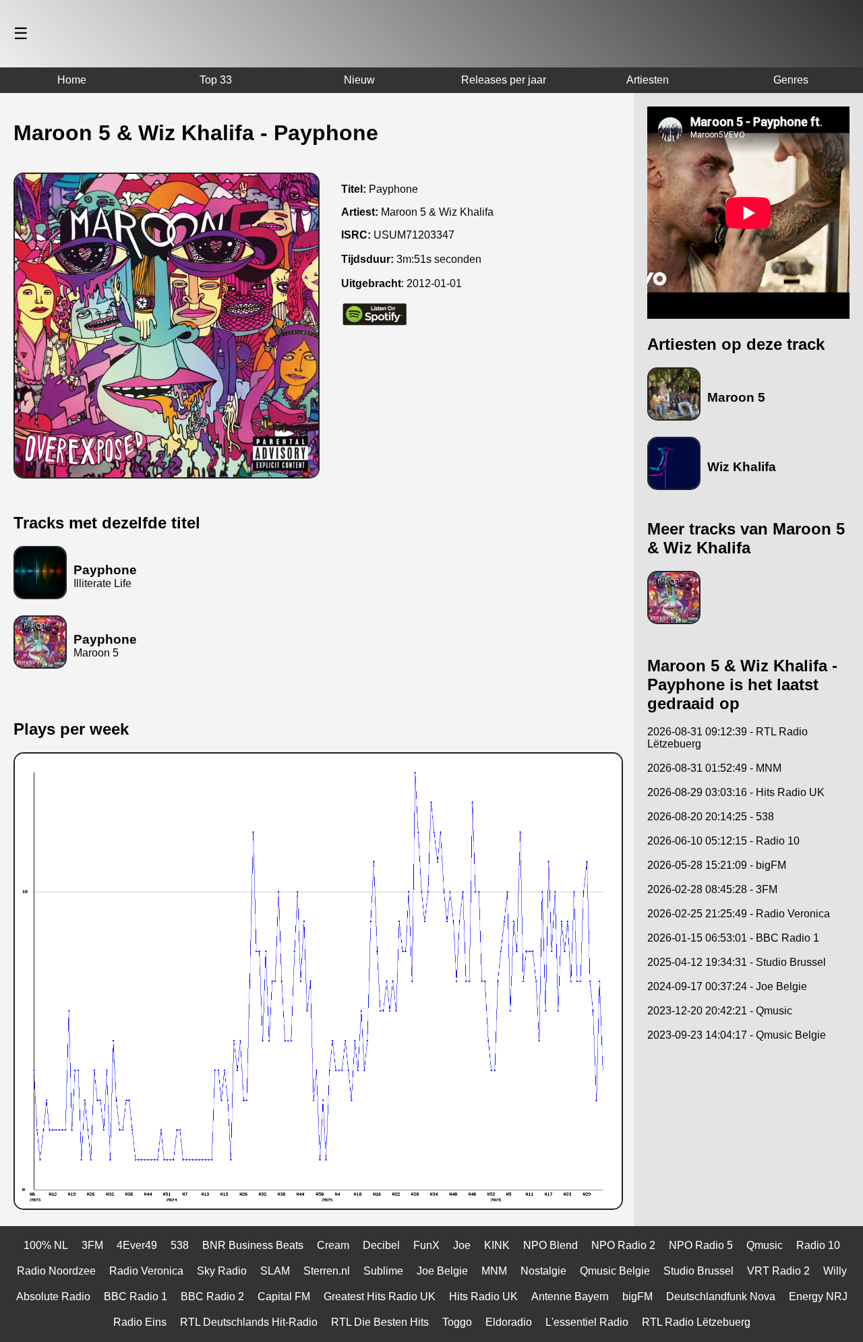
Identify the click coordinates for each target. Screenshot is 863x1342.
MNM (494, 1271)
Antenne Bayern (570, 1296)
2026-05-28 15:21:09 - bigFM (716, 865)
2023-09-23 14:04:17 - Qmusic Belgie (736, 1035)
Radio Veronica (146, 1271)
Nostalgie (543, 1271)
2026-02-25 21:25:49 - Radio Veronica (738, 913)
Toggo (457, 1322)
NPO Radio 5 (701, 1245)
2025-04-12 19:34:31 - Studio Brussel (736, 962)
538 (180, 1245)
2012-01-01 (434, 283)
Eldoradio (508, 1322)
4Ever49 (137, 1245)
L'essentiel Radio (586, 1322)
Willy (835, 1271)
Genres (790, 80)
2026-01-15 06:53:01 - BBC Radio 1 (733, 938)
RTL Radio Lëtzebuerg (696, 1322)
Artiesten (647, 80)
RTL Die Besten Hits (380, 1322)
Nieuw (359, 80)
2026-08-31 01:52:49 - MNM (714, 768)
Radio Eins (140, 1322)
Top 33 (216, 80)
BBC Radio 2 (212, 1296)
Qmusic (764, 1245)
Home (71, 80)
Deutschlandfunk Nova (720, 1296)
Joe (462, 1245)
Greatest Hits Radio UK (380, 1296)
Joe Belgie (442, 1271)
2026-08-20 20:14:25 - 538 (710, 816)
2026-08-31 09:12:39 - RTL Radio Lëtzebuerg (727, 738)
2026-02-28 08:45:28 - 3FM (712, 889)
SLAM (275, 1271)
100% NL (46, 1245)
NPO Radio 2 (623, 1245)
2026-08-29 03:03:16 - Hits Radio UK (736, 792)
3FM (92, 1245)
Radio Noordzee (56, 1271)
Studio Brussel (698, 1271)
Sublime (383, 1271)
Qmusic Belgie (615, 1271)
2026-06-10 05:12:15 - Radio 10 (723, 841)
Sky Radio (222, 1271)
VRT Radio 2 (778, 1271)
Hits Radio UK (483, 1296)
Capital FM (284, 1296)
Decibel (381, 1245)
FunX (426, 1245)
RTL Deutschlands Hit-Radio (249, 1322)
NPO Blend (550, 1245)
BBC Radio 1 (135, 1296)
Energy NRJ (818, 1296)
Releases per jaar (503, 80)
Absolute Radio (53, 1296)
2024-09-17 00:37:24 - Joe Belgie (727, 986)
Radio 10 (818, 1245)
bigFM (637, 1296)
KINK (497, 1245)
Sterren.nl (326, 1271)
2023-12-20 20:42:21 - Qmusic (719, 1010)
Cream (333, 1245)
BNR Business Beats (252, 1245)
